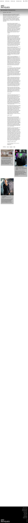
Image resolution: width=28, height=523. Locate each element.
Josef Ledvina (4, 12)
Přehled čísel (24, 509)
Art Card (25, 513)
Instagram (25, 516)
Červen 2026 (13, 1)
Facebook (25, 514)
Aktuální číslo (24, 510)
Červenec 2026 (18, 1)
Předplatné (25, 517)
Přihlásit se (25, 507)
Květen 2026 (7, 1)
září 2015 (10, 12)
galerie (7, 12)
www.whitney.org (9, 144)
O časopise (25, 512)
